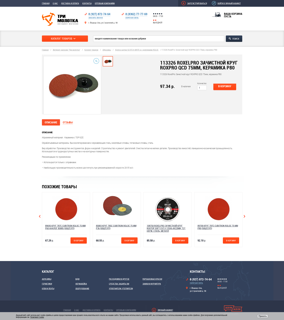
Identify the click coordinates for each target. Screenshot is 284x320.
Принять (263, 316)
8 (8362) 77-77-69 (136, 14)
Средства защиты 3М (119, 283)
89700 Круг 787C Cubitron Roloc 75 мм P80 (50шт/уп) (218, 227)
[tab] (108, 61)
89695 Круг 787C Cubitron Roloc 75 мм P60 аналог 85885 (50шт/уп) (65, 227)
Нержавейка (81, 283)
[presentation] (108, 64)
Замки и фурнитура (151, 283)
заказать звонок (95, 17)
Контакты (87, 3)
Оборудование (82, 288)
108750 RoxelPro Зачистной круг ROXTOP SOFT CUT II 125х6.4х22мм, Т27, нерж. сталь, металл (166, 228)
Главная (45, 3)
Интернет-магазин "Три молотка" (66, 49)
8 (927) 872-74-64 (99, 14)
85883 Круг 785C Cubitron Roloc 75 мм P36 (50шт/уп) (116, 227)
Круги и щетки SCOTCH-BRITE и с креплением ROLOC (137, 49)
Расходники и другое (119, 279)
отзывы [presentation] (68, 122)
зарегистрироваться (197, 3)
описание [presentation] (51, 122)
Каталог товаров (91, 49)
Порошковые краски (152, 279)
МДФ (77, 279)
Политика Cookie (37, 317)
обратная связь (132, 17)
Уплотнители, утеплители (121, 288)
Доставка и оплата (70, 3)
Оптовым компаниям (105, 3)
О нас (55, 3)
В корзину (224, 86)
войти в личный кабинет (229, 3)
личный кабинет (165, 310)
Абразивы (107, 49)
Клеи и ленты (48, 288)
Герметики (47, 283)
